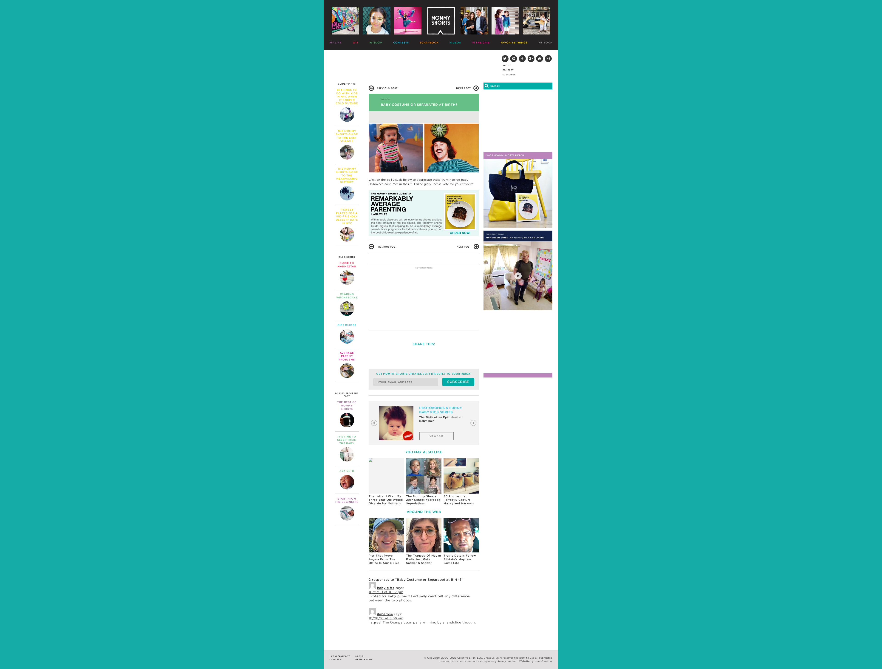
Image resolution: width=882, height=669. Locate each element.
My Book (545, 42)
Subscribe (509, 75)
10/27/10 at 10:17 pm (386, 592)
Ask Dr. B (346, 470)
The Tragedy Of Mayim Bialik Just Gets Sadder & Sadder (423, 559)
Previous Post (387, 88)
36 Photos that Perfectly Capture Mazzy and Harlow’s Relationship (459, 500)
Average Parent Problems (347, 356)
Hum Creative (543, 661)
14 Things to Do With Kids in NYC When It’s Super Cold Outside (347, 96)
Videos (455, 42)
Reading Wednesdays (346, 295)
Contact (508, 70)
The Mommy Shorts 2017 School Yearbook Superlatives (423, 500)
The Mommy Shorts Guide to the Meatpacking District (347, 175)
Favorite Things (513, 42)
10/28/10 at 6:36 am (386, 618)
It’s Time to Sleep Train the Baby (346, 440)
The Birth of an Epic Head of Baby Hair (441, 419)
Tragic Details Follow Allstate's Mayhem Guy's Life (460, 559)
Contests (401, 42)
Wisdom (375, 42)
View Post (437, 436)
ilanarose (385, 614)
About (507, 65)
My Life (336, 42)
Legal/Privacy (340, 656)
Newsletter (363, 659)
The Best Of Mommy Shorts (346, 405)
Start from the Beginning (347, 500)
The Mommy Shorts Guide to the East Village (347, 136)
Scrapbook (429, 42)
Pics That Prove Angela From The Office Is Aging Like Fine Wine (384, 559)
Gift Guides (346, 325)
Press (359, 656)
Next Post (463, 88)
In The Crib (481, 42)
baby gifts (385, 588)
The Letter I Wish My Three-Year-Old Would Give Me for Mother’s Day (386, 500)
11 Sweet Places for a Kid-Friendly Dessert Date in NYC (347, 216)
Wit (356, 42)
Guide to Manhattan (346, 264)
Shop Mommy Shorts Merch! (505, 155)
